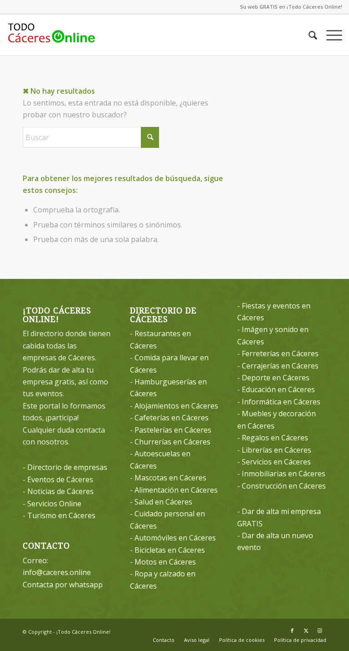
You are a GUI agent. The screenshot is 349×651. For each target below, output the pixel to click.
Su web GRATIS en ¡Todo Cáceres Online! (291, 6)
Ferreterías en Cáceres (280, 353)
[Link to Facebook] (292, 630)
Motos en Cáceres (165, 562)
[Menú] (329, 35)
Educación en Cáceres (278, 389)
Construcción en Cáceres (284, 486)
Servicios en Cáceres (276, 462)
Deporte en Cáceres (275, 378)
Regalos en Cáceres (275, 438)
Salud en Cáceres (163, 502)
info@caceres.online (57, 572)
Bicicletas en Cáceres (170, 550)
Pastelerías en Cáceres (173, 430)
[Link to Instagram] (319, 630)
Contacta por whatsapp (63, 585)
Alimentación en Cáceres (176, 490)
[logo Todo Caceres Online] (51, 35)
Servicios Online (54, 504)
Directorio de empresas (67, 467)
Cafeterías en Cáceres (172, 418)
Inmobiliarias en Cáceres (283, 474)
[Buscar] (308, 35)
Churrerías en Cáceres (172, 442)
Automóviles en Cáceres (175, 538)
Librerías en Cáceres (276, 450)
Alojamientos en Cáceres (176, 406)
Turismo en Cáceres (61, 515)
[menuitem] (308, 35)
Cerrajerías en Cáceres (280, 366)
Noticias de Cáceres (60, 491)
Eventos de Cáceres (60, 479)
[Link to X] (306, 630)
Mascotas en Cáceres (170, 478)
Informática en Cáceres (281, 402)
